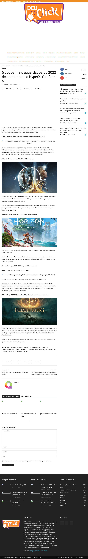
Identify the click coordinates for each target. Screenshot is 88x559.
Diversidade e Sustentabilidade (68, 57)
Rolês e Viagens (12, 61)
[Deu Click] (44, 13)
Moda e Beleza (59, 61)
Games (76, 52)
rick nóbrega (49, 349)
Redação (6, 84)
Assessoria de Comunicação (15, 52)
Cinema (45, 52)
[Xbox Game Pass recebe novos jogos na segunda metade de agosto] (29, 406)
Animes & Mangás (51, 57)
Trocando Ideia (48, 61)
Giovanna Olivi (64, 103)
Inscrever (83, 78)
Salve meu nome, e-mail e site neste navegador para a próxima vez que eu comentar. (28, 461)
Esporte (38, 61)
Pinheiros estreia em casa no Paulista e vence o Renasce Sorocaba (19, 494)
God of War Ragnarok (35, 347)
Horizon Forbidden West (8, 349)
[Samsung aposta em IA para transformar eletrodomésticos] (6, 503)
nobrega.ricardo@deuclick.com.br (38, 551)
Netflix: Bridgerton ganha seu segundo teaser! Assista (15, 373)
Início (3, 66)
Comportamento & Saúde (26, 61)
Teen (67, 61)
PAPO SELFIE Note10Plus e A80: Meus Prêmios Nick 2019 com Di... (48, 502)
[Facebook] (79, 1)
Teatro (82, 57)
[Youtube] (85, 1)
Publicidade (18, 1)
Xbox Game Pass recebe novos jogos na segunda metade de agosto (28, 415)
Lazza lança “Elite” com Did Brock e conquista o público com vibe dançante (73, 130)
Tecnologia (40, 57)
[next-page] (30, 420)
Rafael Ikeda (63, 93)
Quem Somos (32, 1)
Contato (39, 1)
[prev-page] (28, 420)
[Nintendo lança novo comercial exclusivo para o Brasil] (10, 406)
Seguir (84, 74)
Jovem (17, 349)
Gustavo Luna (45, 347)
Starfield (5, 351)
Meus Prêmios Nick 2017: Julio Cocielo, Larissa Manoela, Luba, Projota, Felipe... (49, 486)
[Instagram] (82, 1)
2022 (8, 347)
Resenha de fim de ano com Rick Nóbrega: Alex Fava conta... (48, 494)
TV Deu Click (30, 52)
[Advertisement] (44, 38)
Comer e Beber (30, 57)
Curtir (84, 69)
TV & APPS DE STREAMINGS (64, 52)
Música (38, 52)
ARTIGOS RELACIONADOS (11, 396)
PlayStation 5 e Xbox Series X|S (36, 349)
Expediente (25, 1)
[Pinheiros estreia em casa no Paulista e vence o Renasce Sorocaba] (6, 495)
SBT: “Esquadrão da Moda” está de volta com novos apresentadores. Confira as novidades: (44, 373)
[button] (76, 1)
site (54, 349)
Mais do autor (26, 396)
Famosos (51, 52)
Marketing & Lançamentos (15, 57)
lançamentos (24, 349)
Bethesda (13, 347)
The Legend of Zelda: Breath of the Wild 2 (18, 351)
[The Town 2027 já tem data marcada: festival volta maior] (6, 487)
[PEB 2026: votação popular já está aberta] (48, 406)
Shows (82, 52)
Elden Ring (19, 347)
